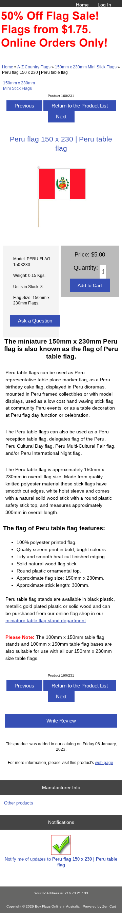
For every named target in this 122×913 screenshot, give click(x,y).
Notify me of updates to (61, 862)
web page (104, 762)
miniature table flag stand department (45, 620)
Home (82, 4)
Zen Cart (109, 906)
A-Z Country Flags (33, 67)
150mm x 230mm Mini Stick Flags (86, 67)
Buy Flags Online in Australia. (58, 906)
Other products (18, 803)
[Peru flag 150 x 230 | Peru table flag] (61, 232)
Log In (104, 4)
